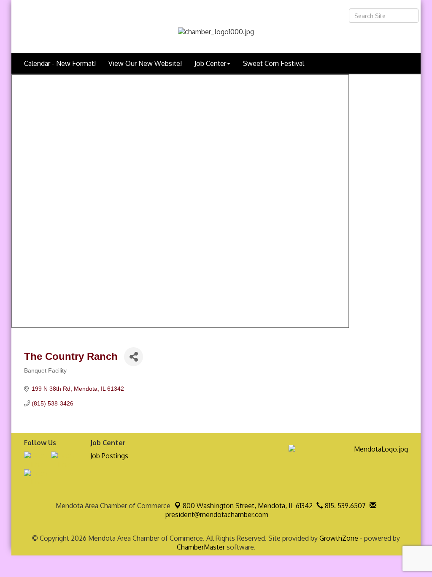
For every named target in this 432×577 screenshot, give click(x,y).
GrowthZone (338, 538)
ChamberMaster (201, 547)
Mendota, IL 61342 (248, 505)
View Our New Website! (145, 63)
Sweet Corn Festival (273, 63)
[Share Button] (133, 356)
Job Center (210, 63)
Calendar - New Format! (60, 63)
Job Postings (109, 456)
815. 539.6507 (344, 505)
